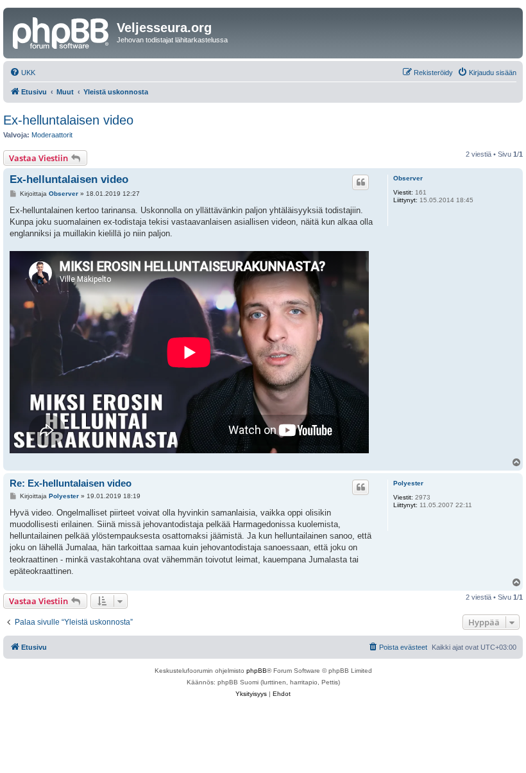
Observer (408, 178)
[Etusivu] (61, 31)
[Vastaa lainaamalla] (360, 182)
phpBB (256, 670)
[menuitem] (22, 72)
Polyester (408, 483)
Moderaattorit (51, 135)
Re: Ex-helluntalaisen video (71, 483)
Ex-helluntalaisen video (68, 120)
